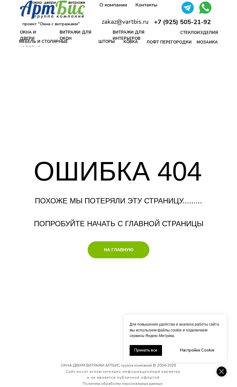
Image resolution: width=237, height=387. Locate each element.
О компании (113, 5)
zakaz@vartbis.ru (125, 22)
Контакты (146, 5)
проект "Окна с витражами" (51, 24)
